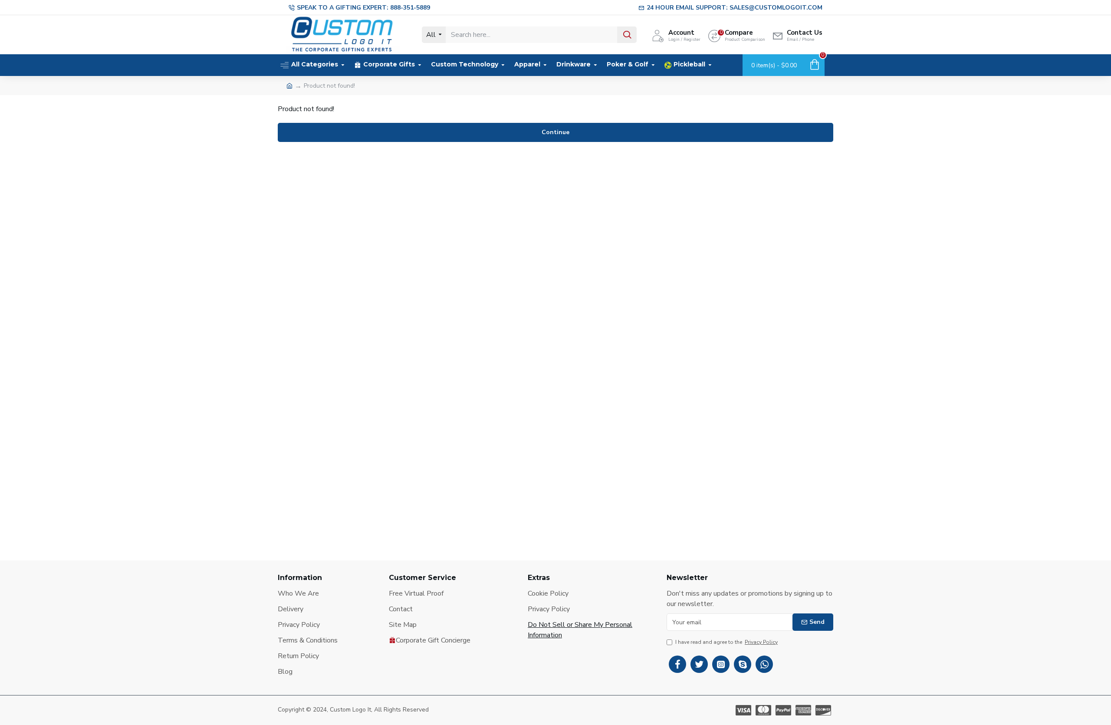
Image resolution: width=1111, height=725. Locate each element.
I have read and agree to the (726, 642)
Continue (555, 132)
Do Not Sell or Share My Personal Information (580, 630)
